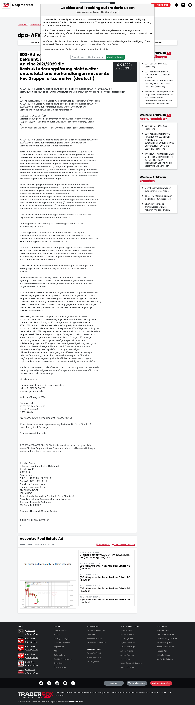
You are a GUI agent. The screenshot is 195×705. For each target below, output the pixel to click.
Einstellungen (78, 57)
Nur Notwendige (96, 57)
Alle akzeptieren (115, 57)
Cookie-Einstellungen (74, 44)
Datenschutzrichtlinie (97, 49)
